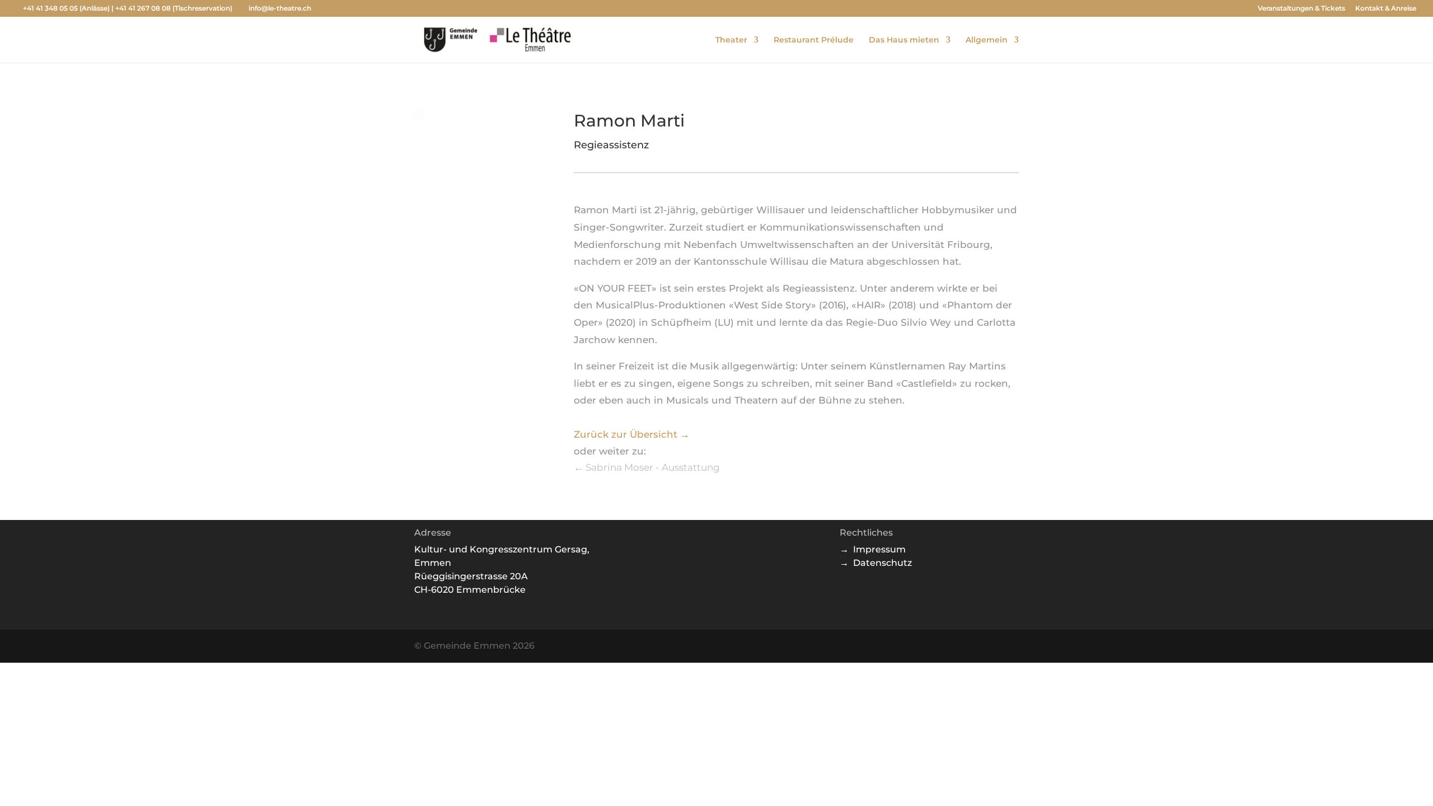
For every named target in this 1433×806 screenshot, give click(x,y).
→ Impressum (873, 549)
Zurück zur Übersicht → (632, 434)
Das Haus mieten (904, 40)
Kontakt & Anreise (1385, 8)
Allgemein (987, 40)
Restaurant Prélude (814, 40)
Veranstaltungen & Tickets (1301, 8)
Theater (731, 40)
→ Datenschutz (876, 562)
